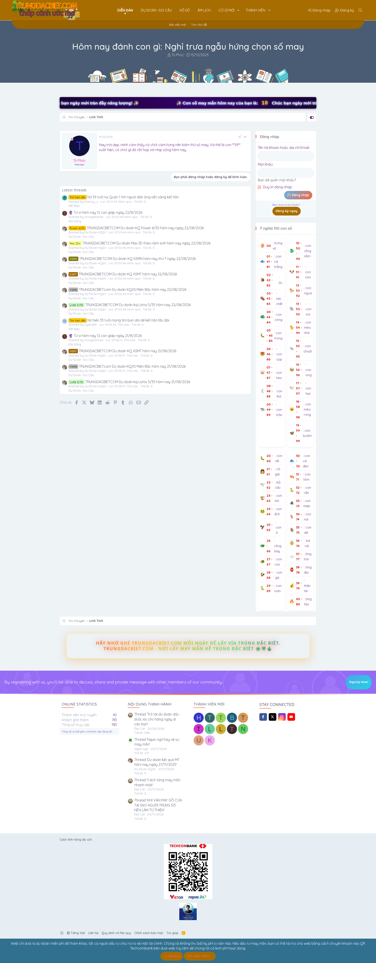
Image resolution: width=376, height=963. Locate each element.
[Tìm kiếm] (360, 10)
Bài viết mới (177, 25)
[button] (238, 10)
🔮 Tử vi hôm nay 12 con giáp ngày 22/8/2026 (105, 212)
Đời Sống (75, 221)
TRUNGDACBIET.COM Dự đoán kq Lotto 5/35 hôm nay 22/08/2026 (130, 305)
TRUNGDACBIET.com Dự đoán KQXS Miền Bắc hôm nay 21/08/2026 (127, 366)
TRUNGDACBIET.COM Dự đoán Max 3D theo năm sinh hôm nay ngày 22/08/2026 (140, 243)
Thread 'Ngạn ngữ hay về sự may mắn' (156, 741)
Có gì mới (226, 10)
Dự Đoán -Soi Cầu (156, 10)
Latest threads (74, 190)
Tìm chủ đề (199, 25)
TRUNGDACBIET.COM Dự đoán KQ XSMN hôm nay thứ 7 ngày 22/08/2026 (132, 258)
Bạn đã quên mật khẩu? (277, 180)
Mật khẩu (265, 164)
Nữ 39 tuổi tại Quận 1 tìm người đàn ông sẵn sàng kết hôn (124, 197)
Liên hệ (93, 933)
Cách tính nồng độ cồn (76, 840)
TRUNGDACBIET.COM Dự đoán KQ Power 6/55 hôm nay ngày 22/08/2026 (136, 228)
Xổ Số (185, 10)
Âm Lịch (204, 10)
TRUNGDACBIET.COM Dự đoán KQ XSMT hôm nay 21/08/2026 (123, 351)
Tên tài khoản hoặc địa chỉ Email (283, 147)
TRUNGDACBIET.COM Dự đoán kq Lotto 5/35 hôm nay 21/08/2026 (130, 382)
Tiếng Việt (77, 933)
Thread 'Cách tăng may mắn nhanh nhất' (157, 782)
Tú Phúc (178, 55)
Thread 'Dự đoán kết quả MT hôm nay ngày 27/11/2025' (157, 762)
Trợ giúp (172, 933)
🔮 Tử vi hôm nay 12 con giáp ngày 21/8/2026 (105, 335)
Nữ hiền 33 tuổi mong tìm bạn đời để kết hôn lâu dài (119, 320)
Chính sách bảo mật (148, 933)
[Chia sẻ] (239, 137)
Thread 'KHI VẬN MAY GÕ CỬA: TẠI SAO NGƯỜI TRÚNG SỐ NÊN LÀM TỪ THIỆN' (158, 805)
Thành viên (255, 10)
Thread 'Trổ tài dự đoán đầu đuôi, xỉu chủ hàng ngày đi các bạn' (156, 719)
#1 (245, 136)
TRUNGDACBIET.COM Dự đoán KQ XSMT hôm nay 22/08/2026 (123, 274)
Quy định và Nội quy (116, 933)
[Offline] (71, 139)
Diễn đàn (125, 10)
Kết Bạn (74, 206)
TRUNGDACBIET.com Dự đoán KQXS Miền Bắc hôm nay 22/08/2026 (128, 289)
